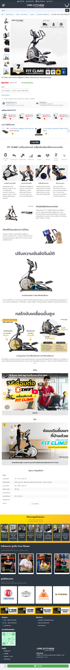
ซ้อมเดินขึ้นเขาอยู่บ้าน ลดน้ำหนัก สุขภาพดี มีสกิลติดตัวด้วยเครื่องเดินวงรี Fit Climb (35, 462)
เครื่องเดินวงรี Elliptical (43, 14)
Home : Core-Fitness (22, 14)
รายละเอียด (35, 142)
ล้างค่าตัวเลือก (5, 95)
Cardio (32, 14)
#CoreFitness (9, 14)
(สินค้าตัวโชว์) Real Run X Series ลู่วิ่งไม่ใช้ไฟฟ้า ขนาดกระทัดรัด (29, 115)
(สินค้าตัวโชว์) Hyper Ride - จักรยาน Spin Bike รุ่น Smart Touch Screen (63, 115)
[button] (1, 130)
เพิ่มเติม (22, 105)
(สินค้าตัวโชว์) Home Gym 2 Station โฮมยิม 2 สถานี (12, 115)
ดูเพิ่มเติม (35, 413)
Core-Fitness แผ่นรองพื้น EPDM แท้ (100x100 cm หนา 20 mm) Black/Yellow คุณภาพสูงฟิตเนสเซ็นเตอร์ (56, 128)
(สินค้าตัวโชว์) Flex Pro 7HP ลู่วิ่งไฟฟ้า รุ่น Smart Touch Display (46, 115)
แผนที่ (45, 657)
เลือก (2, 87)
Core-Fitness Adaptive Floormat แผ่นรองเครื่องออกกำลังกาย (22, 128)
